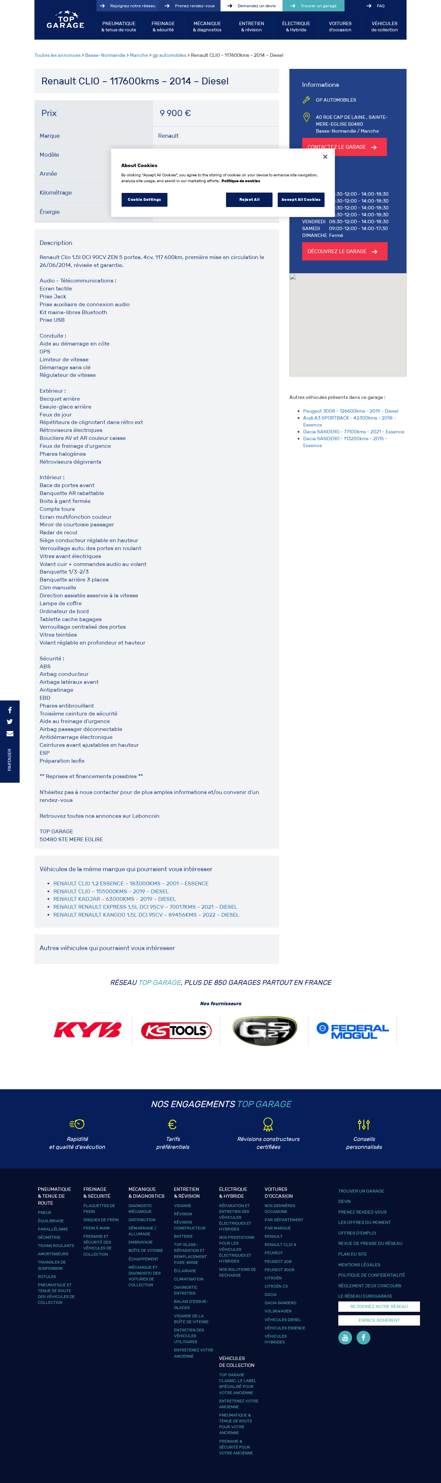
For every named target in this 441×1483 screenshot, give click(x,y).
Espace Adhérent (379, 1320)
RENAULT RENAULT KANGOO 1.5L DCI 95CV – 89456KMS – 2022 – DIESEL (146, 915)
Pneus (44, 1212)
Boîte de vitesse (146, 1250)
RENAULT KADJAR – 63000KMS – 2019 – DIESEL (114, 899)
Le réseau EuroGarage (365, 1296)
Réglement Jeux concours (369, 1286)
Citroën (273, 1277)
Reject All (249, 199)
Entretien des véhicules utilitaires (189, 1335)
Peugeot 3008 (279, 1269)
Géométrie (49, 1237)
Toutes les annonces (57, 55)
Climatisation (188, 1278)
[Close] (325, 156)
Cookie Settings (144, 199)
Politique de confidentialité (371, 1275)
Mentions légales (359, 1265)
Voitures (340, 26)
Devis (344, 1201)
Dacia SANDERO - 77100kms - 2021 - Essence (353, 432)
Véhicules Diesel (283, 1319)
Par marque (278, 1227)
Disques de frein (101, 1219)
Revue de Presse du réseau (370, 1243)
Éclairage (185, 1270)
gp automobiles (169, 55)
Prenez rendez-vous (195, 5)
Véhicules (384, 26)
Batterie (183, 1236)
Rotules (47, 1276)
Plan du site (352, 1254)
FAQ (380, 5)
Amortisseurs (53, 1253)
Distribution (142, 1219)
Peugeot (274, 1252)
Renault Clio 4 (280, 1244)
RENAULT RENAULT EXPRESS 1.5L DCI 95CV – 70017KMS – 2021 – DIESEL (145, 907)
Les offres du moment (364, 1222)
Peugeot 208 (278, 1261)
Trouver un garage (319, 5)
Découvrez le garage (337, 251)
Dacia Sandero (280, 1302)
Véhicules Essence (285, 1327)
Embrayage (141, 1242)
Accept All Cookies (301, 199)
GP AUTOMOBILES (336, 100)
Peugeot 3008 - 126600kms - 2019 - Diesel (350, 411)
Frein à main (96, 1227)
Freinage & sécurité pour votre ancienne (236, 1447)
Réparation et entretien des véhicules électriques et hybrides (235, 1217)
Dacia (271, 1294)
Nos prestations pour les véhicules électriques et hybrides (236, 1249)
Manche (139, 55)
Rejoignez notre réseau (132, 5)
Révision (183, 1213)
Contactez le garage (337, 147)
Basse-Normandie (105, 55)
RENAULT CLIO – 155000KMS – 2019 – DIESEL (111, 891)
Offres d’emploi (357, 1233)
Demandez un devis (257, 5)
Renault (274, 1236)
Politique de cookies (241, 180)
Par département (284, 1219)
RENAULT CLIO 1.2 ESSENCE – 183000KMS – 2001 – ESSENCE (130, 883)
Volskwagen (278, 1311)
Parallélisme (53, 1229)
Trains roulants (56, 1245)
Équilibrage (51, 1220)
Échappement (143, 1258)
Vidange (182, 1205)
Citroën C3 (276, 1286)
